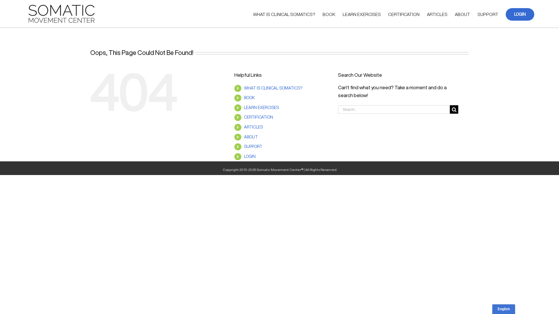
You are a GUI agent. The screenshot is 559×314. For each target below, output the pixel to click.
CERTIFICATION (258, 117)
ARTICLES (253, 127)
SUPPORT (253, 146)
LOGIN (250, 156)
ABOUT (251, 137)
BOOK (249, 98)
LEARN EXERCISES (261, 108)
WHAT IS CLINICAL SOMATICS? (273, 88)
